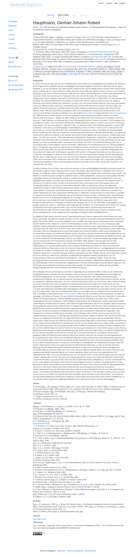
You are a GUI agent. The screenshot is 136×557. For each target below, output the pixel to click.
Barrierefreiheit (90, 551)
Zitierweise (12, 48)
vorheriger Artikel (16, 85)
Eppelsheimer (38, 423)
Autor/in (11, 44)
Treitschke (112, 113)
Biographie (12, 26)
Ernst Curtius (88, 113)
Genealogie (12, 21)
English (122, 3)
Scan (12, 81)
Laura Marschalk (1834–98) (100, 57)
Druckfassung (15, 67)
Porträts (11, 39)
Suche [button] (100, 3)
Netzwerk (12, 58)
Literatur (11, 35)
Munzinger (74, 74)
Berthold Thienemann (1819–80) (103, 52)
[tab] (63, 15)
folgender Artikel (16, 89)
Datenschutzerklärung (75, 551)
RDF (12, 62)
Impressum (61, 551)
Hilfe (116, 3)
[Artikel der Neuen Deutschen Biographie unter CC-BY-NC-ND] (39, 533)
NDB (35, 64)
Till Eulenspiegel (69, 294)
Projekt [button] (108, 3)
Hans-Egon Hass (39, 519)
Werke (10, 30)
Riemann (99, 59)
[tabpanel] (68, 278)
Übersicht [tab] (50, 15)
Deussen (123, 113)
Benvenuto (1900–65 (87, 66)
